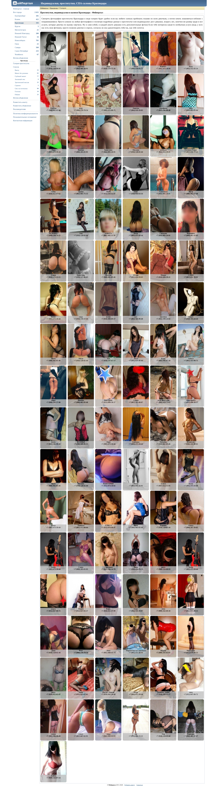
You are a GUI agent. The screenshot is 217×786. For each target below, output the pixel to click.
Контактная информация (22, 121)
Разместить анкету (20, 102)
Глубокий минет (27, 76)
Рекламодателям (19, 109)
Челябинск (27, 54)
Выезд (27, 70)
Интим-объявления (20, 58)
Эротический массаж (27, 82)
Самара (27, 47)
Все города (26, 12)
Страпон (27, 85)
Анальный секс (27, 79)
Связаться (139, 785)
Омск (27, 44)
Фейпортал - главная (21, 9)
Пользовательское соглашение (24, 117)
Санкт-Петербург (27, 51)
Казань (27, 19)
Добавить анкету (129, 785)
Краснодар (27, 23)
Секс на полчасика (27, 88)
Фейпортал (44, 8)
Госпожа (27, 91)
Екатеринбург (27, 16)
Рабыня (27, 94)
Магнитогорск (27, 30)
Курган (27, 26)
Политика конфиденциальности (25, 114)
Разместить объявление (22, 106)
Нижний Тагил (27, 37)
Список (16, 67)
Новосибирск (27, 40)
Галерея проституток (21, 63)
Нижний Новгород (27, 33)
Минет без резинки (27, 73)
